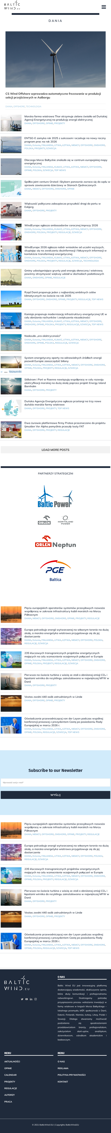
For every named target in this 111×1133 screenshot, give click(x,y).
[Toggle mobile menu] (104, 6)
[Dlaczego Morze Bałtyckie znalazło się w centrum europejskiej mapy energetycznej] (11, 166)
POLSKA (28, 148)
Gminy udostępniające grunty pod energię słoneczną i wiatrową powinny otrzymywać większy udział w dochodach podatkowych (64, 272)
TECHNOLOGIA (33, 106)
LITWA (57, 145)
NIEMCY (75, 145)
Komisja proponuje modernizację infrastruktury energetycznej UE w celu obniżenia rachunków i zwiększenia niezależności (65, 316)
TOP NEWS (60, 170)
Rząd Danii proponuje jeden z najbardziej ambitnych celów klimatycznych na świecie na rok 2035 (60, 294)
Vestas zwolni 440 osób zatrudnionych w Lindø (53, 696)
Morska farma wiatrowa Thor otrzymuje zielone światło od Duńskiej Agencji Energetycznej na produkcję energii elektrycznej (65, 118)
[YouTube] (26, 999)
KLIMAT (58, 167)
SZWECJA (51, 148)
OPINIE (49, 123)
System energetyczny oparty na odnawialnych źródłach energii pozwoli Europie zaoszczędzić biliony (63, 359)
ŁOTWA (66, 145)
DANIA (8, 106)
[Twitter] (22, 999)
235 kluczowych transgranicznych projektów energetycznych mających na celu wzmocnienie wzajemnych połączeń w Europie (63, 654)
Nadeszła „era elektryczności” (42, 336)
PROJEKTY (59, 123)
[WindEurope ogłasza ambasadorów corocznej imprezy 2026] (11, 232)
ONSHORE (99, 145)
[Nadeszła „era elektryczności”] (11, 342)
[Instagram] (35, 999)
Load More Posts (55, 450)
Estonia (36, 145)
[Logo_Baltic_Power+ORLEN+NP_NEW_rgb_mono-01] (55, 480)
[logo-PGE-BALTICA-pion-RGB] (55, 555)
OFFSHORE (19, 106)
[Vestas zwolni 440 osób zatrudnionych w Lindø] (11, 703)
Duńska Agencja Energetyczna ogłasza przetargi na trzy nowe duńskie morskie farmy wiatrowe (62, 403)
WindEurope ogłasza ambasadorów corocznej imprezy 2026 (61, 225)
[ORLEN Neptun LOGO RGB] (55, 534)
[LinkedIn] (31, 999)
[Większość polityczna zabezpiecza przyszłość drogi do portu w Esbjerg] (11, 210)
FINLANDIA (47, 145)
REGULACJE (64, 232)
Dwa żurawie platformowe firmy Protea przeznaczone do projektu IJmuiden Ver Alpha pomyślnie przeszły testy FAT (65, 424)
